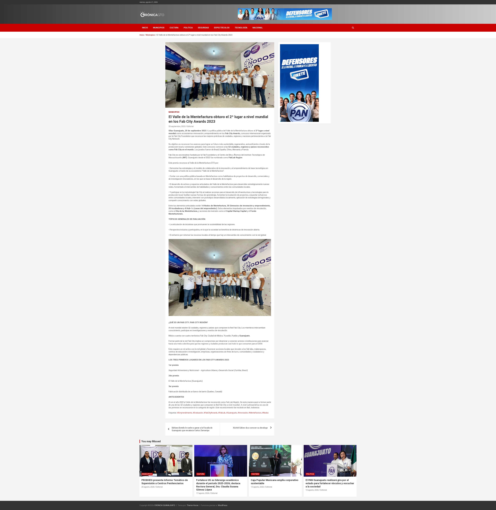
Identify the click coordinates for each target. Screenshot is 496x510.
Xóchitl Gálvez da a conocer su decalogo (250, 428)
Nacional (258, 28)
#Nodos (265, 413)
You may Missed (151, 441)
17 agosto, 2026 (202, 493)
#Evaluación (198, 413)
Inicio (145, 28)
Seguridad (203, 28)
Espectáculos (222, 28)
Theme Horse (192, 505)
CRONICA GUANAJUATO (164, 505)
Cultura (174, 28)
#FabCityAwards (210, 413)
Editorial (190, 126)
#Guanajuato (231, 413)
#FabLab (221, 413)
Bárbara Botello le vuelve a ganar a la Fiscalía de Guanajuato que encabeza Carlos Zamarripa (192, 429)
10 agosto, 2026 (312, 490)
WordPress (222, 505)
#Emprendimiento (184, 413)
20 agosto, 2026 (147, 487)
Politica (188, 28)
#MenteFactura (255, 413)
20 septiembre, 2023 (177, 126)
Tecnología (241, 28)
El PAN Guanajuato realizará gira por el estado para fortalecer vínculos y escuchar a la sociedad (330, 483)
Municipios (158, 28)
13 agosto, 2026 (257, 487)
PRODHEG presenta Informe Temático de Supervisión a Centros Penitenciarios (164, 482)
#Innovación (243, 413)
